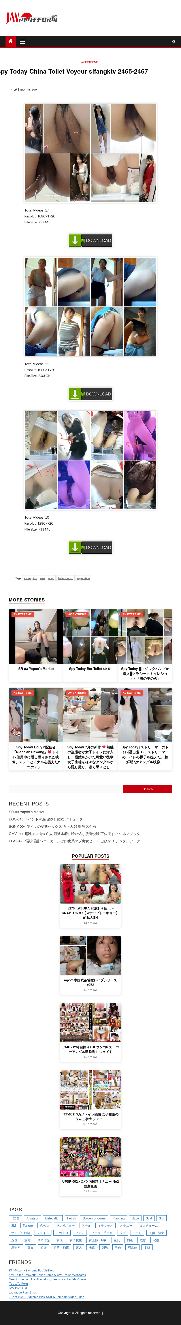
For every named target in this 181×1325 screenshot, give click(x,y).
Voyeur (44, 1225)
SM (13, 1225)
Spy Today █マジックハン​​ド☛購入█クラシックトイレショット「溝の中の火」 (145, 673)
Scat (149, 1218)
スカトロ (62, 1232)
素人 (79, 1247)
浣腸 (156, 1240)
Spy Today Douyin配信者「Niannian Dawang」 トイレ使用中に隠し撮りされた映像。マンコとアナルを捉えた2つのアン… (36, 757)
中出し (137, 1232)
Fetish (71, 1218)
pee (42, 578)
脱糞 (92, 1247)
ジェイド (43, 1232)
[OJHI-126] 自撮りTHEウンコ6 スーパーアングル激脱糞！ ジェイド (90, 1049)
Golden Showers (94, 1218)
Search (148, 789)
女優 (60, 1240)
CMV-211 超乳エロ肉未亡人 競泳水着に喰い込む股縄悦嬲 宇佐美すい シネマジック (74, 833)
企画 (14, 1240)
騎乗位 (132, 1247)
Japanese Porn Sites (23, 1292)
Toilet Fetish (65, 578)
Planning (119, 1218)
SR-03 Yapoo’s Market (36, 668)
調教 (105, 1247)
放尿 (143, 1240)
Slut (161, 1218)
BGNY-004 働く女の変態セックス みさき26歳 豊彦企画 (52, 826)
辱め (118, 1247)
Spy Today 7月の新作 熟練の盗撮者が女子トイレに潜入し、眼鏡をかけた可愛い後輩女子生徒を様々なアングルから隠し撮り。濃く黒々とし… (90, 757)
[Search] (174, 41)
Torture (28, 1225)
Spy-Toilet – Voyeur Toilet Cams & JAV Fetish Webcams (47, 1275)
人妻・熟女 (156, 1232)
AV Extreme (89, 62)
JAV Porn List (18, 1288)
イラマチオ (105, 1225)
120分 (15, 1218)
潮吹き (16, 1247)
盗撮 (43, 1247)
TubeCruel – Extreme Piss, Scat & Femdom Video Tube (46, 1297)
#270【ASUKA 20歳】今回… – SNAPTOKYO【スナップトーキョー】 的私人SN (90, 913)
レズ (123, 1232)
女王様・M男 (98, 1240)
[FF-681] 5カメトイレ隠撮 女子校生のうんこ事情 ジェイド (91, 1116)
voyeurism (83, 578)
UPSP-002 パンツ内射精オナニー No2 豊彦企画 (90, 1183)
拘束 (130, 1240)
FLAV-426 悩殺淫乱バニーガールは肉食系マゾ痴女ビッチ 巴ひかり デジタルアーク (74, 840)
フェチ (79, 1232)
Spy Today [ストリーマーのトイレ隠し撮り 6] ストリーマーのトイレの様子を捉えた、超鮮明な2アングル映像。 (145, 754)
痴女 (30, 1247)
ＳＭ (147, 1247)
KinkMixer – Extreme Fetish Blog (31, 1270)
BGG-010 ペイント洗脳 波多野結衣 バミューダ (46, 819)
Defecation (52, 1218)
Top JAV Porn (18, 1283)
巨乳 (117, 1240)
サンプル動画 (20, 1232)
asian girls (30, 578)
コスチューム (148, 1225)
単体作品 (43, 1240)
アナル (86, 1225)
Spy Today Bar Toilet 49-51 (90, 668)
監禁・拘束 (61, 1247)
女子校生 (76, 1240)
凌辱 (27, 1240)
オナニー (126, 1225)
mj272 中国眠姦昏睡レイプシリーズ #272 (90, 982)
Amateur (32, 1218)
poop (51, 578)
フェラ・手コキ (102, 1232)
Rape (135, 1218)
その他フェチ (65, 1225)
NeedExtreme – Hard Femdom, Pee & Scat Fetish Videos (47, 1279)
